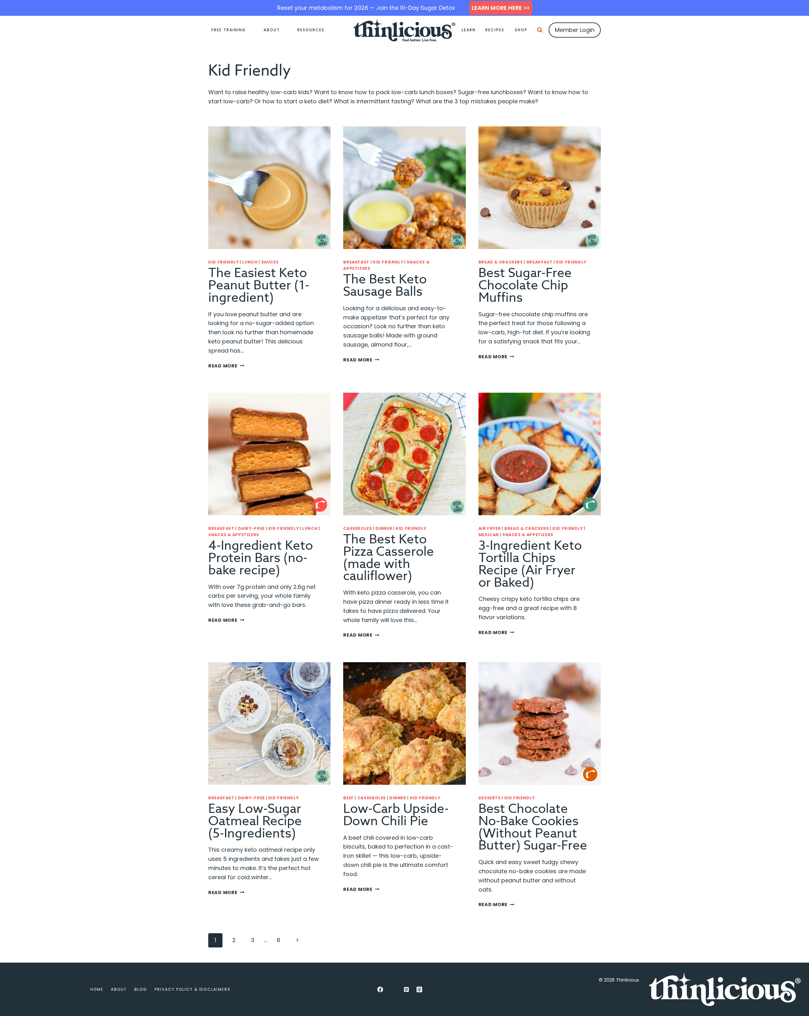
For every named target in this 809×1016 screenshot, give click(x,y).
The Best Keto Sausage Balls (385, 285)
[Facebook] (380, 989)
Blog (140, 989)
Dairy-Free (251, 528)
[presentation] (269, 187)
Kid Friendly (223, 262)
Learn (469, 30)
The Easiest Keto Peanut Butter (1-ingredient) (258, 285)
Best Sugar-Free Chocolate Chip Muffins (525, 285)
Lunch (250, 262)
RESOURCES (311, 30)
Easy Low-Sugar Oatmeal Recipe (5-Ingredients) (255, 821)
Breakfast (356, 262)
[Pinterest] (406, 989)
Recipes (494, 30)
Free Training (228, 30)
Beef (348, 798)
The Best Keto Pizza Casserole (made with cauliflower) (388, 557)
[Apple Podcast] (419, 989)
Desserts (489, 798)
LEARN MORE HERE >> (501, 8)
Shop (521, 30)
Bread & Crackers (500, 262)
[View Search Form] (539, 30)
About (272, 30)
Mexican (488, 534)
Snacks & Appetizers (233, 534)
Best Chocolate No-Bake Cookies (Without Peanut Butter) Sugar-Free (532, 827)
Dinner (383, 528)
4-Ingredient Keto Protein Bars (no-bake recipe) (260, 558)
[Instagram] (393, 989)
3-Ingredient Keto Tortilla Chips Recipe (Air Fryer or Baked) (530, 564)
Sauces (270, 262)
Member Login (574, 30)
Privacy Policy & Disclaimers (193, 989)
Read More (226, 366)
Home (96, 989)
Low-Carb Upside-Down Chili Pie (396, 815)
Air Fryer (489, 528)
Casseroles (357, 528)
